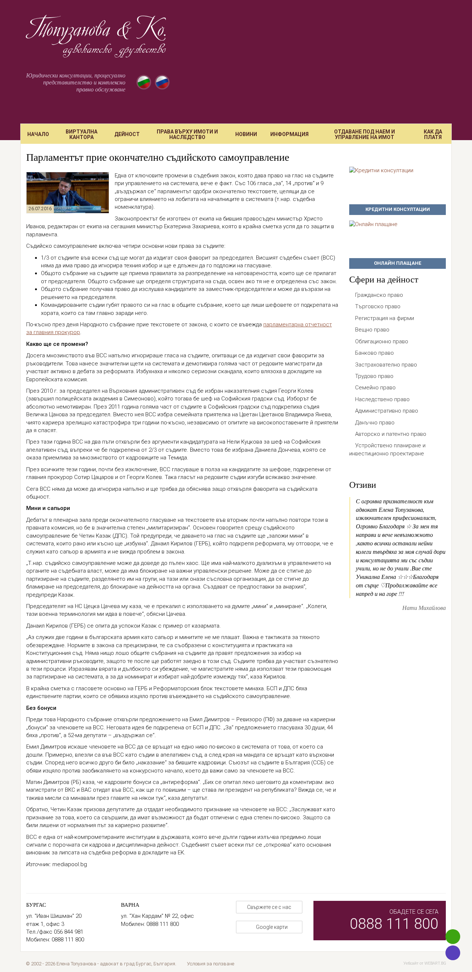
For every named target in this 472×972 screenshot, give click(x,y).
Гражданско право (379, 295)
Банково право (374, 353)
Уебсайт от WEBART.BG (424, 963)
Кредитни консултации (397, 209)
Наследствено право (382, 399)
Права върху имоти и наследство (187, 134)
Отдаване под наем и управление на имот (364, 134)
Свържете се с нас (269, 907)
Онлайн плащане (397, 263)
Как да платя (433, 134)
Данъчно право (375, 422)
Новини (246, 134)
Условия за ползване (210, 963)
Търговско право (377, 306)
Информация (289, 134)
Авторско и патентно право (390, 434)
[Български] (143, 82)
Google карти (271, 927)
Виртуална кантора (81, 134)
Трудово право (374, 376)
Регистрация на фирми (384, 318)
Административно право (386, 410)
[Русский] (162, 82)
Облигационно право (381, 341)
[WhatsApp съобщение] (453, 936)
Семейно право (375, 387)
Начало (38, 134)
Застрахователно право (386, 364)
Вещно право (372, 329)
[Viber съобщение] (453, 953)
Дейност (127, 134)
